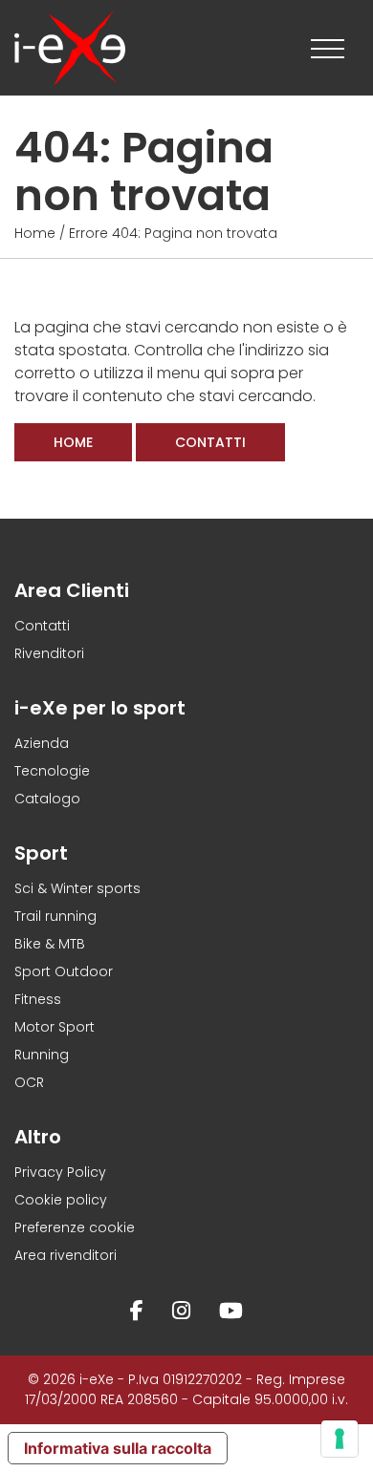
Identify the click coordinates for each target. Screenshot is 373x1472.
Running (41, 1054)
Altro (37, 1136)
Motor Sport (54, 1026)
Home (34, 233)
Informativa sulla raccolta (117, 1448)
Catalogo (47, 798)
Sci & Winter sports (77, 888)
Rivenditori (49, 653)
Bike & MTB (49, 943)
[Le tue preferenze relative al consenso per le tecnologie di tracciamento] (339, 1438)
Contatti (210, 442)
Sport (41, 853)
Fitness (37, 999)
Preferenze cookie (74, 1227)
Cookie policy (60, 1199)
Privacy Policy (60, 1172)
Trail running (55, 916)
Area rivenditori (65, 1255)
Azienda (41, 743)
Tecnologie (52, 770)
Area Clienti (71, 590)
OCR (29, 1082)
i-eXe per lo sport (100, 707)
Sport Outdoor (63, 971)
